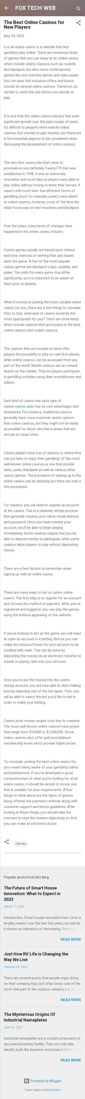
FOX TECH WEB (35, 8)
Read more (71, 939)
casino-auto (24, 406)
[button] (78, 23)
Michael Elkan (53, 1089)
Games (20, 844)
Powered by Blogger (45, 1081)
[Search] (78, 9)
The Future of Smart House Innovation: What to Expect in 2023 (32, 893)
